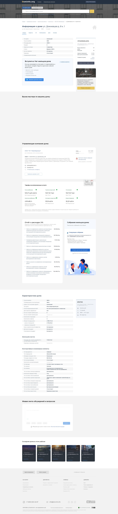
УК (36, 32)
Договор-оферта (69, 507)
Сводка (24, 32)
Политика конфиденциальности (57, 507)
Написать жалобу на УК (33, 174)
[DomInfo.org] (28, 1)
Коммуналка (42, 32)
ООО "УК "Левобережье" (33, 150)
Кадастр (31, 32)
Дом (49, 32)
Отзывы (55, 32)
